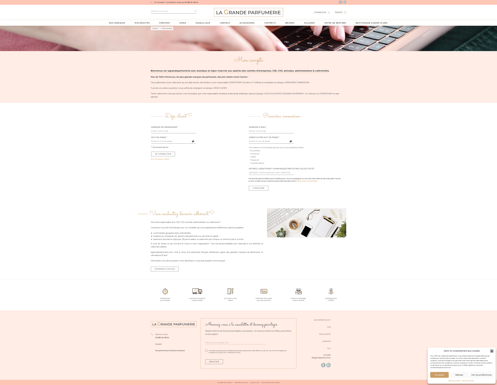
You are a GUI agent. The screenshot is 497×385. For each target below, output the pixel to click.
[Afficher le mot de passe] (193, 141)
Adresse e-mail (258, 127)
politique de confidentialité (306, 181)
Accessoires (247, 23)
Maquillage (203, 23)
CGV (329, 348)
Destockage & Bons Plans (372, 23)
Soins (182, 23)
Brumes (289, 23)
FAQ (329, 327)
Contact (158, 344)
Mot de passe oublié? (160, 159)
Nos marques (117, 23)
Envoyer (214, 362)
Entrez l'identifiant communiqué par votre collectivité (282, 168)
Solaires (309, 23)
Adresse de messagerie (164, 127)
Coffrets (270, 23)
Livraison (326, 341)
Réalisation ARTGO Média (270, 382)
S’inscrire (259, 188)
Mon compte (325, 334)
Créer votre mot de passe (264, 137)
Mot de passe (159, 137)
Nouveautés (142, 23)
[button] (492, 351)
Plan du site (254, 382)
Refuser (459, 375)
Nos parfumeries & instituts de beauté (170, 351)
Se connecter (163, 154)
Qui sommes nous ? (322, 320)
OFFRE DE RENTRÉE (335, 23)
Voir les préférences (481, 375)
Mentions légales (454, 380)
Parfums (164, 23)
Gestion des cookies (224, 382)
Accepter (439, 375)
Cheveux (225, 23)
